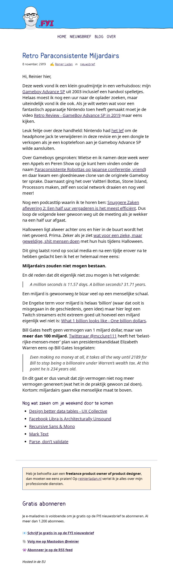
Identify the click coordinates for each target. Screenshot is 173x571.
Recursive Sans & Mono (52, 426)
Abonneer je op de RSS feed (50, 550)
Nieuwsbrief (80, 37)
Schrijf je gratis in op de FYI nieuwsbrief (60, 533)
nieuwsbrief (87, 64)
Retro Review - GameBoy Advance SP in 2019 (77, 115)
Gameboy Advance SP (43, 91)
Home (61, 37)
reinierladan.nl (89, 478)
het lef (117, 130)
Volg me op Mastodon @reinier (53, 541)
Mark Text (39, 434)
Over (111, 37)
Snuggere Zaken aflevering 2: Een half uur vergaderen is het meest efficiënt (80, 205)
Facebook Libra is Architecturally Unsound (70, 419)
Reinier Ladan (64, 64)
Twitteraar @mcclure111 (93, 336)
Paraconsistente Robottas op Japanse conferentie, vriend (90, 169)
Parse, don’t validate (48, 441)
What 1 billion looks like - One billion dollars (103, 321)
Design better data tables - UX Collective (68, 411)
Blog (99, 37)
